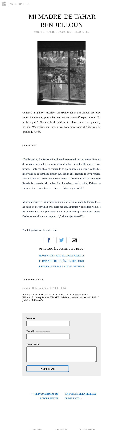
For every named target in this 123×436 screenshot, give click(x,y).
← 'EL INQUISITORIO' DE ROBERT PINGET (44, 396)
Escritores (82, 32)
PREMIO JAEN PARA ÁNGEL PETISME (61, 266)
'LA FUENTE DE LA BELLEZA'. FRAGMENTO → (81, 396)
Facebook (49, 240)
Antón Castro (19, 4)
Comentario (32, 344)
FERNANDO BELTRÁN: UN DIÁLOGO (61, 261)
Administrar (87, 429)
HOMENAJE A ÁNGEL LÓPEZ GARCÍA (61, 255)
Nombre (30, 318)
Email (74, 240)
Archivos (61, 429)
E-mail (38, 331)
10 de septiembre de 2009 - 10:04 (53, 32)
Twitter (61, 240)
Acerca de (36, 429)
